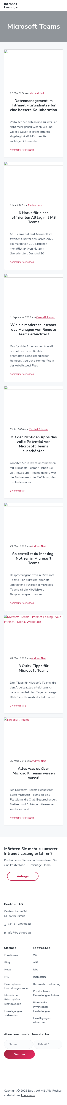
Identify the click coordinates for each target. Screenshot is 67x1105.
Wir (35, 955)
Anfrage (23, 876)
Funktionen (11, 955)
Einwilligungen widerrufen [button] (13, 1013)
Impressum (39, 977)
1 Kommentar (17, 490)
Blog (7, 962)
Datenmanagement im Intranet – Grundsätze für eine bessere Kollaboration (33, 105)
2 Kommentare (18, 705)
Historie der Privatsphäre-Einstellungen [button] (12, 1000)
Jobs (35, 969)
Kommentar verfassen (22, 150)
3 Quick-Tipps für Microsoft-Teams (34, 668)
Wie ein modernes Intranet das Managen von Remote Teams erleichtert (33, 330)
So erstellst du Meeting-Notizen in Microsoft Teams (33, 558)
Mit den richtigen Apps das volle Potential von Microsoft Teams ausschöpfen (33, 444)
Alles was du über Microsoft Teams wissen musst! (33, 773)
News (7, 969)
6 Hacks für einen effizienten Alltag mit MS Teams (34, 217)
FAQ (6, 977)
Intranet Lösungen (11, 5)
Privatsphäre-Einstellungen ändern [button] (17, 986)
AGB (36, 962)
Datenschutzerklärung (46, 984)
